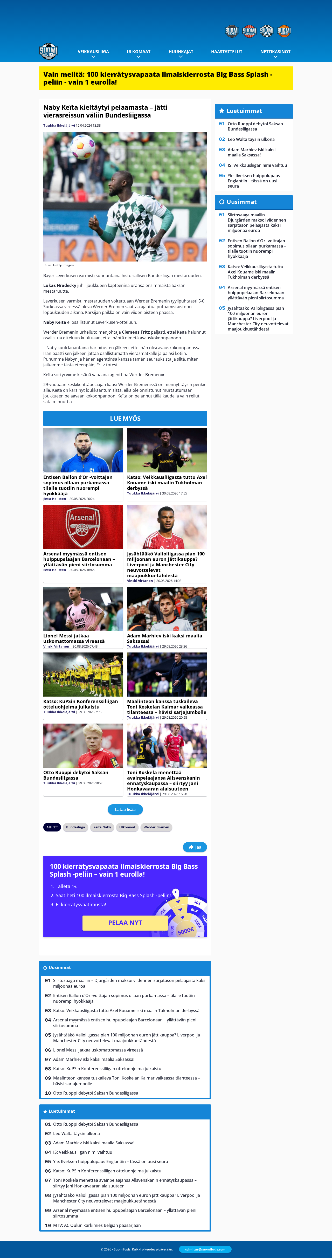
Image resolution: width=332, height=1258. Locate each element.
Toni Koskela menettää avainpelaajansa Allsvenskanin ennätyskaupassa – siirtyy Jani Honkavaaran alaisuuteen (163, 780)
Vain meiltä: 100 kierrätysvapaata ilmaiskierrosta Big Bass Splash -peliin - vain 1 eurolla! (157, 78)
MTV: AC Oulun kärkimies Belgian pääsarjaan (97, 1225)
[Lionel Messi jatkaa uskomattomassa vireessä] (83, 609)
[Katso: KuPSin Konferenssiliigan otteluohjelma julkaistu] (83, 674)
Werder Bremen (156, 827)
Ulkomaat (138, 51)
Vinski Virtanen (140, 580)
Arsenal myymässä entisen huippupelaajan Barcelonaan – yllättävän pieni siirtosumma (79, 559)
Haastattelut (226, 51)
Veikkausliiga (93, 51)
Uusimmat (60, 967)
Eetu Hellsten (54, 498)
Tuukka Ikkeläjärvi (59, 125)
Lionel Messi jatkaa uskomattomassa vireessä (74, 638)
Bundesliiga (75, 827)
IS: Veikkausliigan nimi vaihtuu (82, 1152)
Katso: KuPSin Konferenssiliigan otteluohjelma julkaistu (80, 704)
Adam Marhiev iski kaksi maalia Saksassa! (164, 638)
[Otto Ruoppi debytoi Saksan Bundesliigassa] (83, 745)
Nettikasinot (275, 51)
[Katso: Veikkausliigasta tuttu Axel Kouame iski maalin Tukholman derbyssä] (167, 450)
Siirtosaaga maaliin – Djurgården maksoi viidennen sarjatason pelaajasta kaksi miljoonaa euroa (129, 983)
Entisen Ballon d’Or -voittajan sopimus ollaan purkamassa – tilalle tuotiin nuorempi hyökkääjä (78, 485)
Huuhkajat (181, 51)
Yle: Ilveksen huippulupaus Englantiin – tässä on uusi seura (110, 1161)
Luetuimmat (62, 1111)
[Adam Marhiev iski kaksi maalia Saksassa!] (167, 609)
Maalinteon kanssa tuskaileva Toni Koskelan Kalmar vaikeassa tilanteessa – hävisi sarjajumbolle (166, 706)
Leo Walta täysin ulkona (76, 1133)
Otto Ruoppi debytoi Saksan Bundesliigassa (75, 775)
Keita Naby (102, 827)
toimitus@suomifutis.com (205, 1249)
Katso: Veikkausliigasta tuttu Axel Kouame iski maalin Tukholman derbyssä (167, 482)
